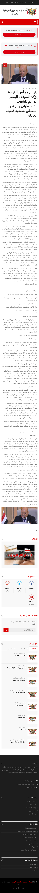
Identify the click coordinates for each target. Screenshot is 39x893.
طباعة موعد (33, 867)
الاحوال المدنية (24, 648)
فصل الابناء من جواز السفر (18, 740)
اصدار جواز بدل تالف (20, 703)
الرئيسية (14, 888)
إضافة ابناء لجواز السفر (19, 678)
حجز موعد (33, 864)
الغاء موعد (33, 870)
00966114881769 (30, 787)
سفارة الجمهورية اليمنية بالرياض (21, 882)
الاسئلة (22, 888)
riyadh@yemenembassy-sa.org (26, 784)
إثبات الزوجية (32, 814)
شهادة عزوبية (32, 811)
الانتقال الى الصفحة (18, 34)
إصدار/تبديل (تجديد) (20, 653)
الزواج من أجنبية (31, 801)
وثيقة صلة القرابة (31, 808)
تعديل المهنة (22, 727)
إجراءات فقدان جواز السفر (18, 690)
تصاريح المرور (12, 648)
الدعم (28, 888)
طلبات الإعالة (32, 804)
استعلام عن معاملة (18, 52)
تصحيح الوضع (22, 715)
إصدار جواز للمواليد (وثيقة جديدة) (16, 665)
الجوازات (33, 648)
